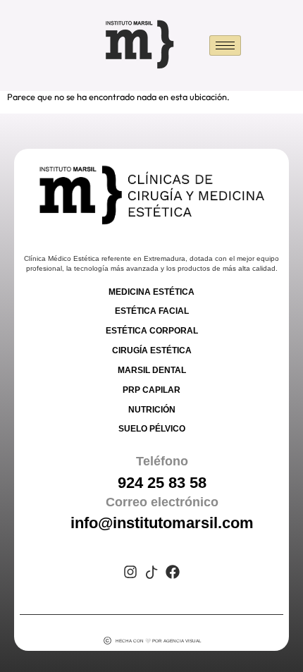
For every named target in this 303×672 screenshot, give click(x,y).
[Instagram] (130, 572)
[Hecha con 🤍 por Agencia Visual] (107, 640)
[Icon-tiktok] (151, 572)
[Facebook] (173, 572)
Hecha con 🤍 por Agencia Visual (158, 640)
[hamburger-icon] (225, 45)
